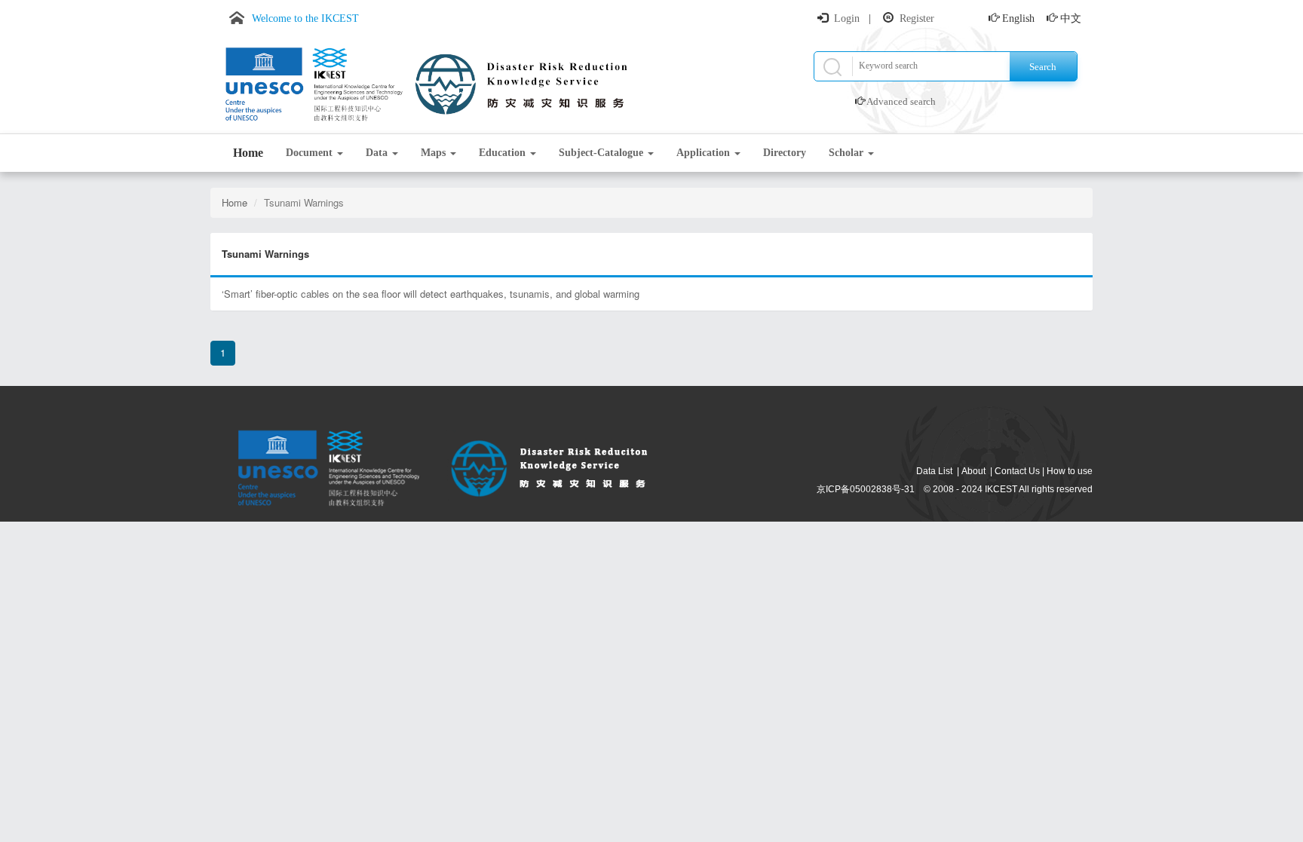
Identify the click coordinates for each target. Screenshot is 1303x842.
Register (917, 18)
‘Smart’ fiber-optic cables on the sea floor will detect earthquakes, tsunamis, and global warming (430, 293)
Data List (934, 471)
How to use (1070, 471)
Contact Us (1017, 471)
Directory (784, 152)
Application (704, 152)
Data (378, 152)
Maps (435, 152)
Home (248, 152)
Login (847, 18)
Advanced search (901, 101)
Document (311, 152)
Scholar (847, 152)
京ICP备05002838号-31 (866, 489)
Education (504, 152)
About (973, 471)
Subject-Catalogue (602, 152)
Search (1042, 66)
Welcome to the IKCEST (305, 18)
